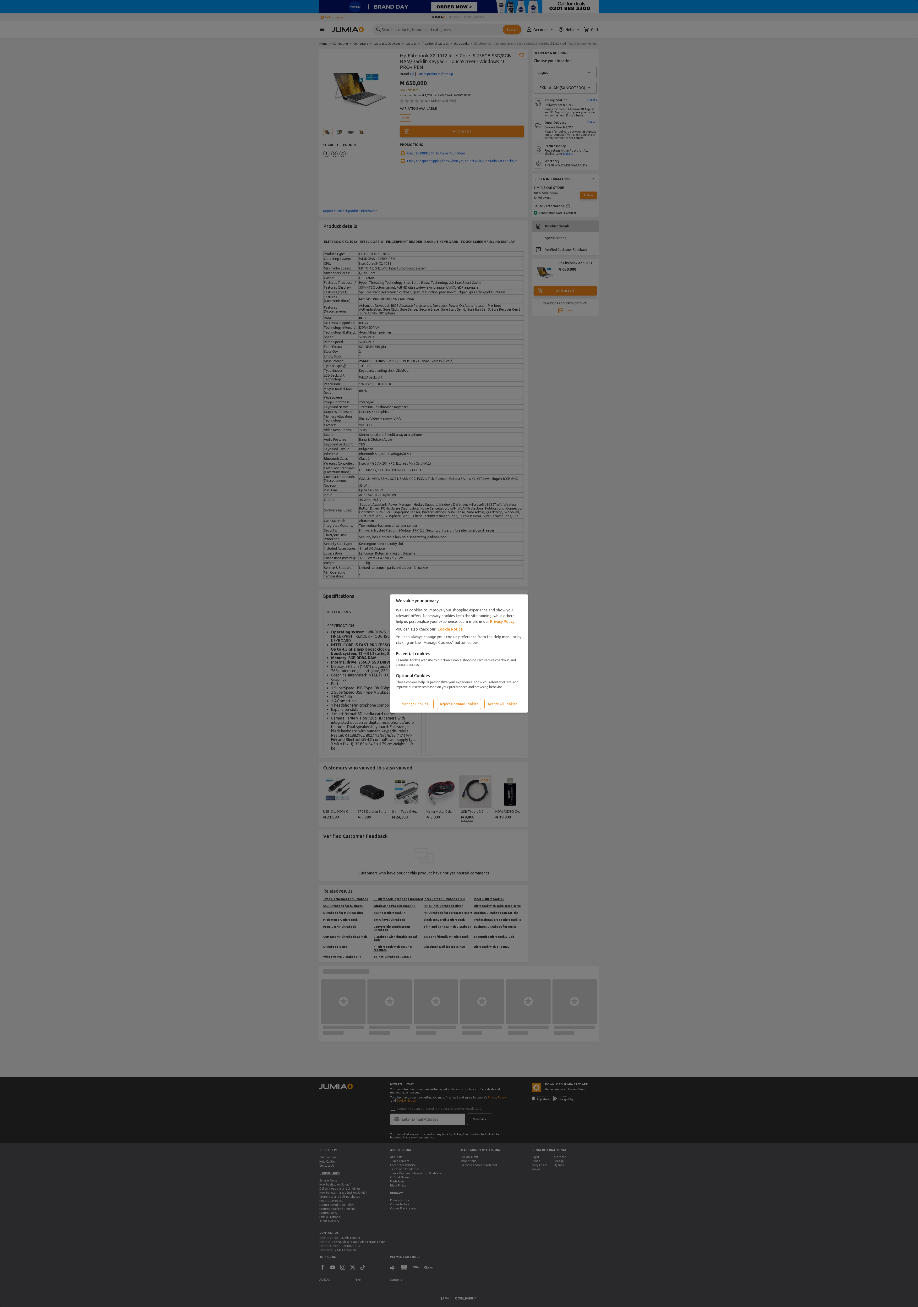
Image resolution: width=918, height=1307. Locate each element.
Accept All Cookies (502, 704)
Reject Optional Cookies (459, 704)
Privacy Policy (502, 621)
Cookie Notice (450, 629)
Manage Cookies (415, 704)
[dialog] (459, 653)
